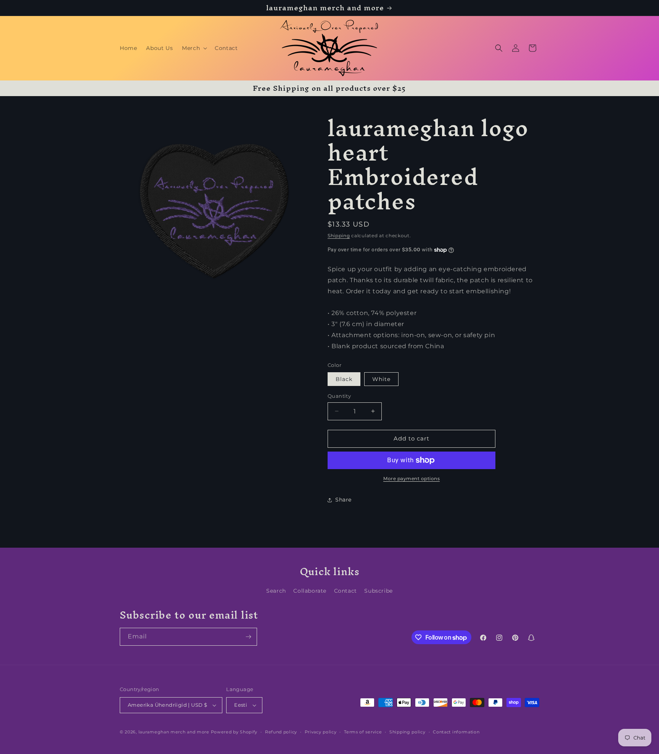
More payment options (411, 478)
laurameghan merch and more (173, 732)
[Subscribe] (248, 637)
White (381, 379)
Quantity (339, 396)
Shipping (339, 235)
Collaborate (309, 590)
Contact (345, 590)
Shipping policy (407, 732)
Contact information (456, 732)
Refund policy (281, 732)
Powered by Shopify (234, 732)
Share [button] (343, 499)
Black (344, 379)
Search (276, 590)
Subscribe (378, 590)
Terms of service (363, 732)
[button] (193, 48)
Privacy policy (321, 732)
